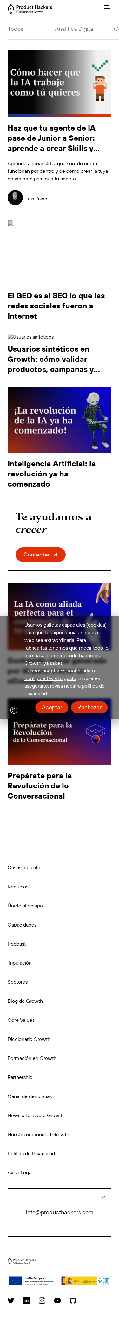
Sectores (18, 982)
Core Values (21, 1020)
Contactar (36, 554)
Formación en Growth (32, 1058)
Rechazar (89, 707)
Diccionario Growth (29, 1039)
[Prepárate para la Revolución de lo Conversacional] (22, 1262)
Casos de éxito (24, 867)
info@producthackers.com (59, 1212)
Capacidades (22, 924)
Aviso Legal (20, 1172)
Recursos (18, 886)
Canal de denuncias (30, 1096)
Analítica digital (75, 28)
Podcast (17, 944)
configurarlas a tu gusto (50, 678)
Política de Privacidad (31, 1153)
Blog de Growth (25, 1001)
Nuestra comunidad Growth (38, 1134)
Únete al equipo (25, 905)
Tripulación (20, 963)
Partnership (20, 1077)
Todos (15, 28)
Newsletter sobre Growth (36, 1115)
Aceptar (52, 707)
